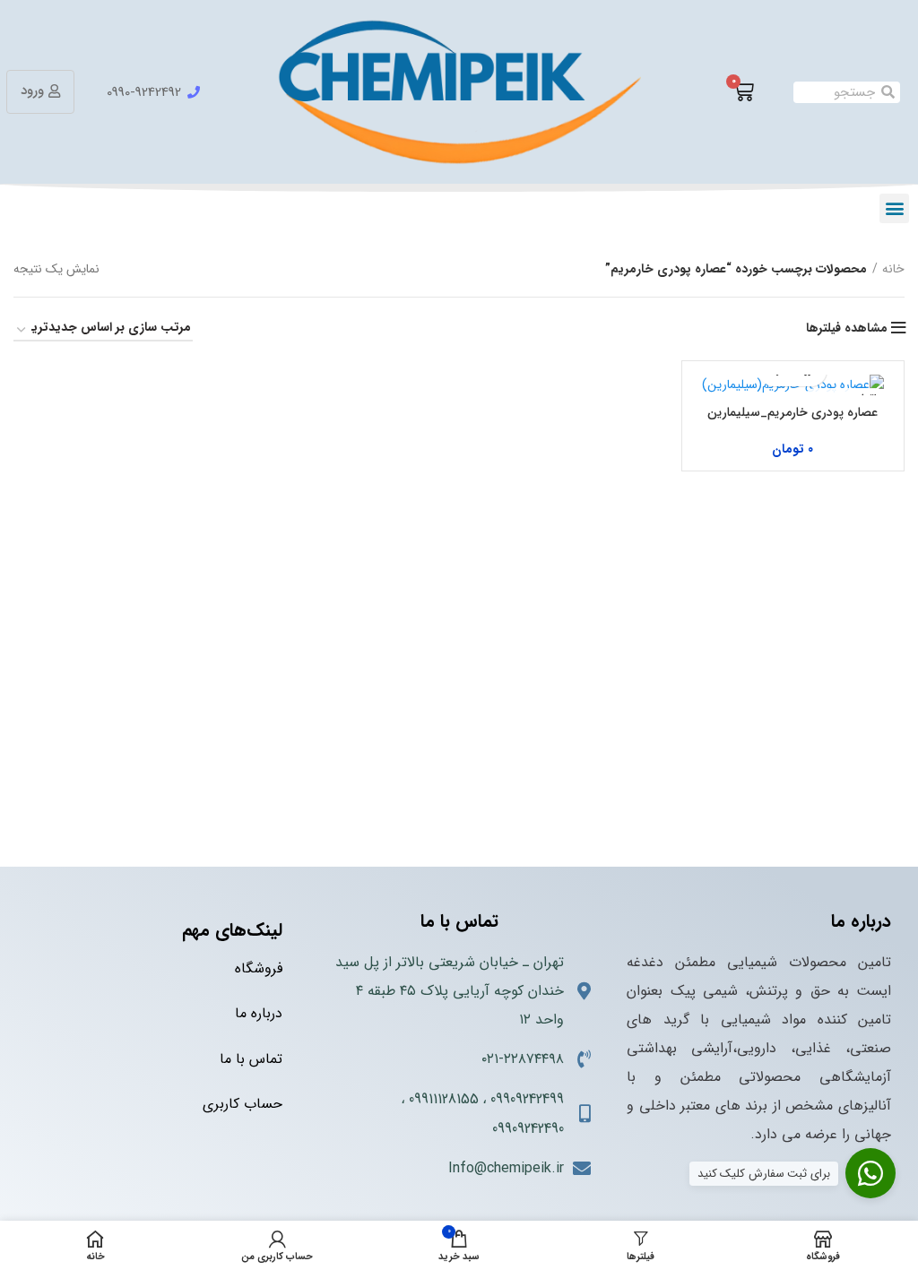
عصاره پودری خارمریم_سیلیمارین (792, 412)
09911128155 (444, 1099)
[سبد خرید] (743, 92)
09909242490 (528, 1129)
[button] (894, 208)
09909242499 (527, 1099)
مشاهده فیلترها (847, 328)
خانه (893, 269)
